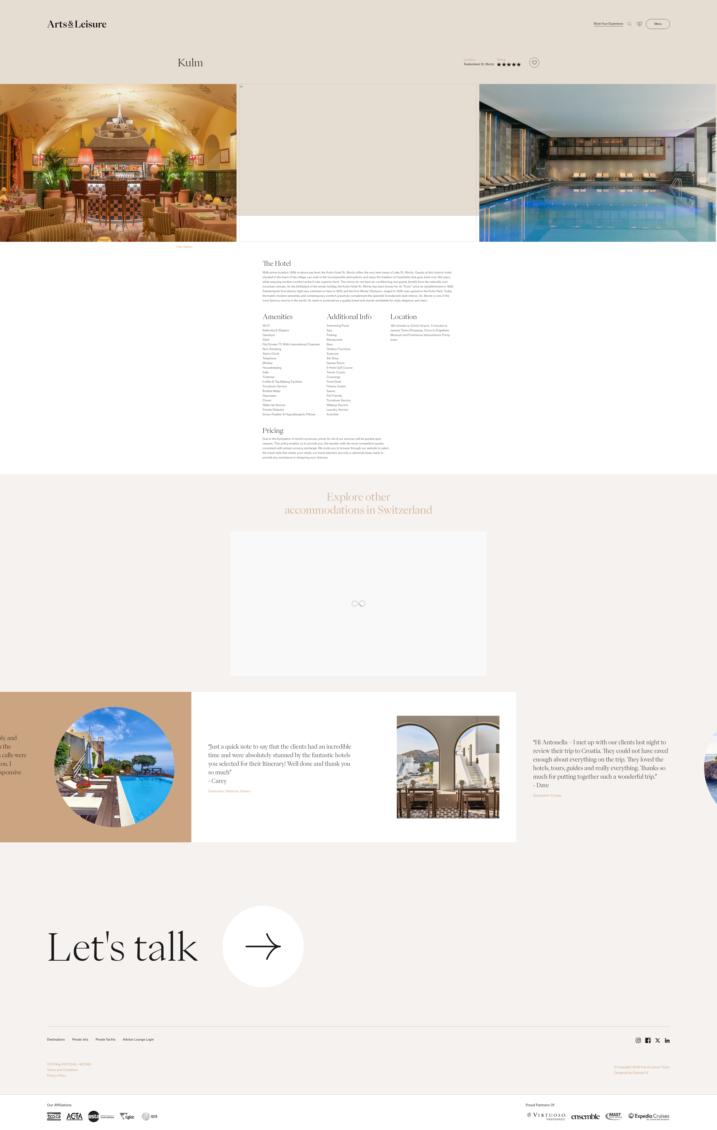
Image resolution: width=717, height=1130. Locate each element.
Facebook (648, 1040)
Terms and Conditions (62, 1070)
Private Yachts (105, 1039)
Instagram (638, 1040)
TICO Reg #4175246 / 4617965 (69, 1064)
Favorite (534, 63)
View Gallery (184, 246)
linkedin (667, 1040)
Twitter (657, 1040)
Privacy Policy (56, 1075)
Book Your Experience (608, 23)
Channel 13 (640, 1072)
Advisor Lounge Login (138, 1039)
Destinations (56, 1039)
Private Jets (80, 1039)
